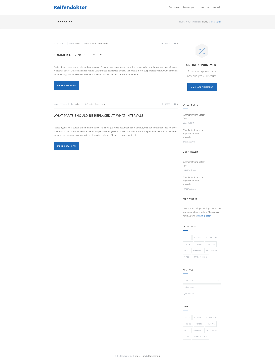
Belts (187, 238)
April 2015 (201, 281)
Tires (186, 257)
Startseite (174, 7)
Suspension (91, 43)
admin (77, 43)
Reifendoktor (70, 7)
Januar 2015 (201, 294)
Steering (90, 104)
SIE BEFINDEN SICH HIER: (190, 21)
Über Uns (204, 7)
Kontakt (217, 7)
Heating (211, 244)
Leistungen (189, 7)
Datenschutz (154, 356)
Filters (199, 244)
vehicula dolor (204, 215)
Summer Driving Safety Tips (78, 55)
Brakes (197, 238)
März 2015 (201, 287)
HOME (205, 21)
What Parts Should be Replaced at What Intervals (99, 115)
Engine (187, 244)
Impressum (140, 356)
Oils (186, 250)
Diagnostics (211, 238)
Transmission (102, 43)
